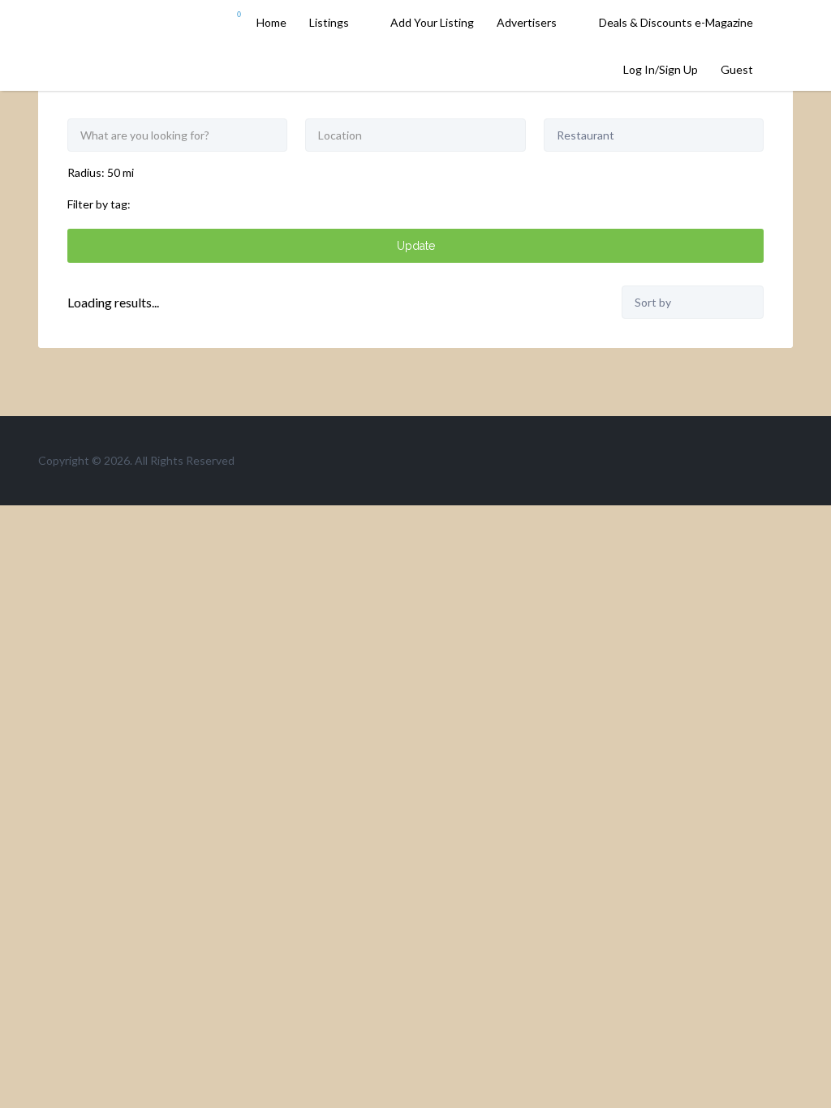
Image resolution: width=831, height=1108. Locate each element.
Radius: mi (100, 172)
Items (228, 24)
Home (271, 22)
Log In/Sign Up (660, 69)
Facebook (707, 460)
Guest (737, 69)
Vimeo (785, 460)
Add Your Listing (432, 22)
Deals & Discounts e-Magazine (676, 22)
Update (416, 245)
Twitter (733, 460)
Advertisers (527, 22)
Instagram (759, 460)
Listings (329, 22)
